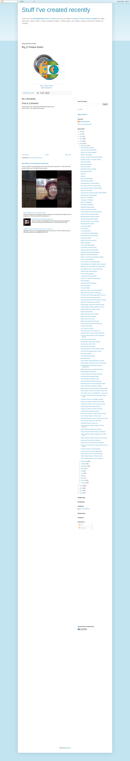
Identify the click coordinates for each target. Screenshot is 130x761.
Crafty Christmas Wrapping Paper (90, 411)
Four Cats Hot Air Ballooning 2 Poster (91, 351)
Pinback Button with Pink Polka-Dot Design (92, 304)
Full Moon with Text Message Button (91, 297)
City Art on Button (85, 285)
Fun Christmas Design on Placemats (91, 416)
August (83, 468)
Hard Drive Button (86, 166)
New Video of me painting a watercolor (35, 163)
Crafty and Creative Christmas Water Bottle (92, 401)
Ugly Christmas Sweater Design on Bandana (93, 431)
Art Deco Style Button (86, 326)
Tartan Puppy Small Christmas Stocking (91, 453)
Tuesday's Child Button (87, 200)
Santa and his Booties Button (89, 150)
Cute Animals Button (86, 353)
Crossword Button (86, 231)
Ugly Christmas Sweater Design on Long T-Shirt (94, 438)
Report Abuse (82, 114)
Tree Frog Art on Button (87, 328)
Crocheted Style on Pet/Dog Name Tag (91, 374)
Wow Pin (83, 174)
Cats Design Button (86, 226)
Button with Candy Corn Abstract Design (92, 369)
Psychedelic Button (86, 238)
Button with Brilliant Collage (88, 316)
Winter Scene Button (86, 155)
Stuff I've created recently (56, 9)
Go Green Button (85, 288)
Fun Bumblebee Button (87, 181)
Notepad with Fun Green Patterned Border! (92, 333)
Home (47, 155)
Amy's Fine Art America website (86, 19)
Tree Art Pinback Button (87, 273)
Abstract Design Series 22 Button (90, 221)
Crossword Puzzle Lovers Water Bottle (91, 451)
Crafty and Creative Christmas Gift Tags (91, 409)
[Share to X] (45, 93)
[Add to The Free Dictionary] (82, 629)
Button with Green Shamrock (88, 240)
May (82, 475)
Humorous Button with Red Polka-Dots (91, 323)
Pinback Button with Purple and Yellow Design (93, 363)
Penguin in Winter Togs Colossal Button (92, 157)
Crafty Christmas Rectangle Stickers (91, 406)
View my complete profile (85, 124)
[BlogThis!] (43, 93)
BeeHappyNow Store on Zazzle (45, 19)
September (84, 466)
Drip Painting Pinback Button (89, 209)
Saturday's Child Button (87, 204)
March (83, 478)
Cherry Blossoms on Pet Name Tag (90, 330)
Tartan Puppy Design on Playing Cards (91, 456)
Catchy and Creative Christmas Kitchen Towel (93, 413)
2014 (81, 488)
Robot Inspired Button (87, 311)
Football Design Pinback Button (89, 219)
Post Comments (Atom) (35, 157)
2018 (81, 138)
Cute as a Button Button (87, 259)
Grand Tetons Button (86, 171)
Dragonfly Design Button (87, 207)
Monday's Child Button (87, 197)
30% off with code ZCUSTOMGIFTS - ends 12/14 (94, 393)
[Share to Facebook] (47, 93)
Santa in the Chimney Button (88, 152)
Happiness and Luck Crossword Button (91, 290)
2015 (81, 485)
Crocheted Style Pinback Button (89, 233)
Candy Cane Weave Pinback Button (91, 278)
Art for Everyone (84, 121)
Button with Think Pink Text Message (91, 292)
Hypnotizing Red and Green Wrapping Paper (93, 383)
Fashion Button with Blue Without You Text (92, 307)
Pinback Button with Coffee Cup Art (90, 309)
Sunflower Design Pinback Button (90, 252)
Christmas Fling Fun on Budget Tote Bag (92, 399)
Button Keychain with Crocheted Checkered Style (94, 388)
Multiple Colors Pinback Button (89, 254)
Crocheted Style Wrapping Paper (90, 376)
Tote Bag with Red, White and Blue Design (92, 349)
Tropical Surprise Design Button (89, 250)
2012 (81, 493)
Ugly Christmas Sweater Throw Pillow (91, 429)
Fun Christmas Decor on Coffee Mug (91, 420)
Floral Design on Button (87, 147)
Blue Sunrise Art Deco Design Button (91, 185)
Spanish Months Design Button (89, 235)
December (84, 145)
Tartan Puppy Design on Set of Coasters (92, 458)
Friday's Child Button (86, 202)
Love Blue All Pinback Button (89, 276)
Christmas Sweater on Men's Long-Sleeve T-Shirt (94, 418)
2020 (81, 134)
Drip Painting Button (86, 164)
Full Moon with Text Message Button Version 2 (93, 295)
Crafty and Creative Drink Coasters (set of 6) (93, 404)
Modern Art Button (86, 162)
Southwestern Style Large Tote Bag (90, 341)
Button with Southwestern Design (90, 321)
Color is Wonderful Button (88, 245)
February (83, 480)
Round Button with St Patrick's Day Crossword (93, 264)
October (83, 464)
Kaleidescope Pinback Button (89, 195)
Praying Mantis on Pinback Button (90, 183)
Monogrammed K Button (87, 223)
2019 (81, 136)
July (82, 471)
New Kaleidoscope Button (88, 346)
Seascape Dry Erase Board (88, 339)
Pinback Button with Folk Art (88, 371)
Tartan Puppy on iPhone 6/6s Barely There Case (94, 390)
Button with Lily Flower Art (88, 319)
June (82, 473)
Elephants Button (85, 358)
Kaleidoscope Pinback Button (89, 271)
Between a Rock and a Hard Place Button (92, 257)
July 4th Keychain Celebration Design (91, 386)
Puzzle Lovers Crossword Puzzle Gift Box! (92, 442)
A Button (83, 176)
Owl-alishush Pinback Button (89, 283)
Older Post (68, 155)
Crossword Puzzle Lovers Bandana (90, 449)
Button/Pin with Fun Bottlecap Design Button (93, 266)
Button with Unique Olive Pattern (90, 314)
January (83, 483)
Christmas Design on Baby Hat (89, 423)
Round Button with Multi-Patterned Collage (92, 360)
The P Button (84, 228)
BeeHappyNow (47, 88)
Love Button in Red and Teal (88, 247)
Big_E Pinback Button (46, 85)
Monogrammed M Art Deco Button (90, 216)
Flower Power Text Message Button (90, 262)
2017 (81, 141)
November (84, 461)
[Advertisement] (90, 55)
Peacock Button (85, 281)
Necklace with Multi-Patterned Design (91, 381)
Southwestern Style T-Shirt (88, 344)
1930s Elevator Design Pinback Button (91, 212)
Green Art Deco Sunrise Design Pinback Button (94, 193)
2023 (81, 131)
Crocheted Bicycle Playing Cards (90, 379)
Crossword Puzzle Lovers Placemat (90, 440)
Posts (81, 525)
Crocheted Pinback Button (88, 356)
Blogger (68, 748)
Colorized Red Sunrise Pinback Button (91, 188)
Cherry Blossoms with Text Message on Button (93, 300)
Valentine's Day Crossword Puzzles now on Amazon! (37, 229)
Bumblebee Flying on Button (88, 169)
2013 (81, 490)
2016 (81, 143)
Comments (83, 528)
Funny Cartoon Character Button (90, 214)
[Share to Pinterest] (49, 93)
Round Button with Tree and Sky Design (92, 269)
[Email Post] (37, 92)
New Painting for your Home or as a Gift (34, 212)
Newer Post (25, 155)
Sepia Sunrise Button (86, 190)
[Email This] (41, 93)
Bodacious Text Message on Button (90, 302)
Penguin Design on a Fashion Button (91, 159)
